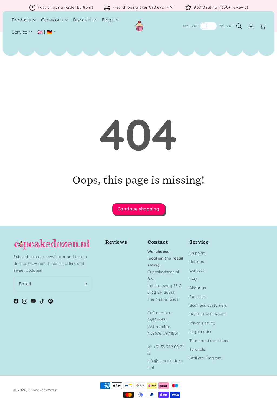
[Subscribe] (86, 283)
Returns (196, 261)
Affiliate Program (205, 357)
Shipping (197, 252)
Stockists (197, 296)
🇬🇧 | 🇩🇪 (44, 32)
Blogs (108, 19)
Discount (82, 19)
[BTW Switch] (208, 26)
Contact (196, 270)
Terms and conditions (209, 340)
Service (19, 32)
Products (21, 19)
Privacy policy (202, 323)
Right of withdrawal (207, 314)
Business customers (208, 305)
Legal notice (200, 331)
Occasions (52, 19)
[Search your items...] (239, 26)
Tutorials (197, 349)
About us (197, 287)
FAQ (193, 279)
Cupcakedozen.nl (43, 390)
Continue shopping (138, 208)
